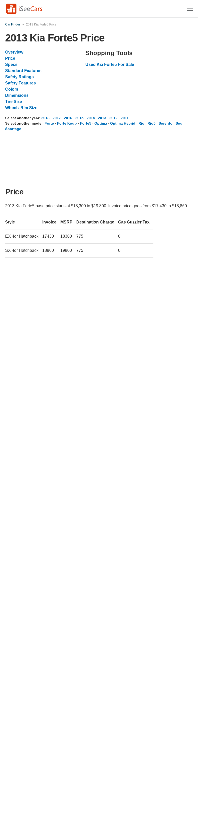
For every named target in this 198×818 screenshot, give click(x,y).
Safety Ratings (19, 77)
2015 (79, 118)
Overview (14, 52)
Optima (100, 123)
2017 (57, 118)
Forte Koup (67, 123)
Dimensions (17, 95)
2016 (68, 118)
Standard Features (23, 70)
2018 (45, 118)
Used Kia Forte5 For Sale (109, 64)
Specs (11, 64)
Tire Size (13, 101)
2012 (113, 118)
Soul (180, 123)
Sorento (165, 123)
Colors (11, 89)
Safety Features (20, 83)
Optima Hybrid (122, 123)
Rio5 (151, 123)
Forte (49, 123)
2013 (102, 118)
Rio (141, 123)
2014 (91, 118)
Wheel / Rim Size (21, 108)
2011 (125, 118)
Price (10, 58)
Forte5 (85, 123)
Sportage (13, 129)
